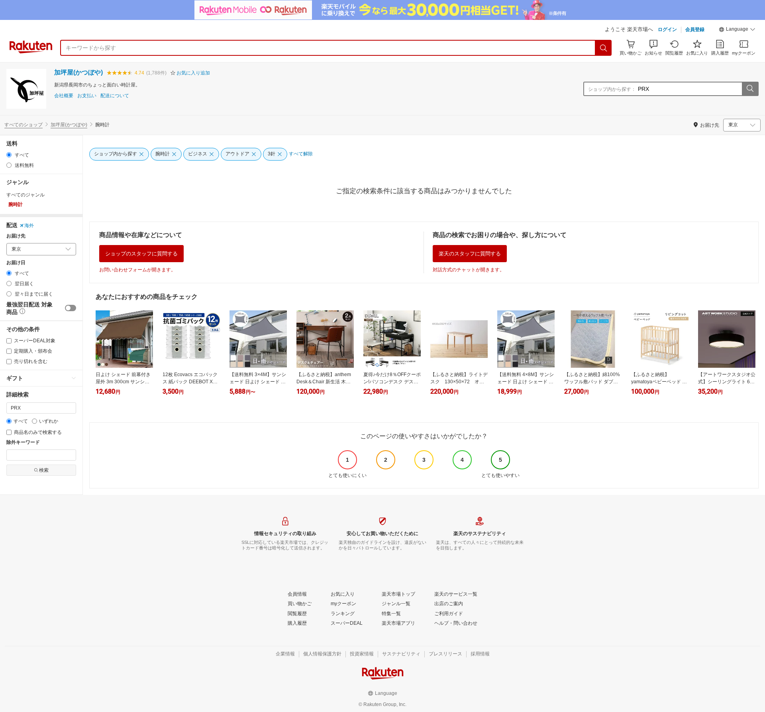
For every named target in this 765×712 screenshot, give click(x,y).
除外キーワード (23, 442)
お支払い (86, 95)
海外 (29, 225)
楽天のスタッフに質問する (470, 254)
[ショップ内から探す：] (750, 88)
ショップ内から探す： (612, 89)
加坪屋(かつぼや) (78, 72)
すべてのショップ (23, 124)
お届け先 (16, 236)
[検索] (604, 48)
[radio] (9, 154)
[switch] (70, 308)
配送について (114, 95)
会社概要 (63, 95)
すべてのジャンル (25, 195)
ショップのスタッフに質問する (141, 254)
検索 (44, 470)
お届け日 (16, 262)
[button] (737, 30)
